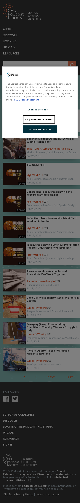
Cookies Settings (38, 109)
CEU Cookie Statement (26, 99)
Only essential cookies (39, 119)
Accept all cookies (40, 129)
